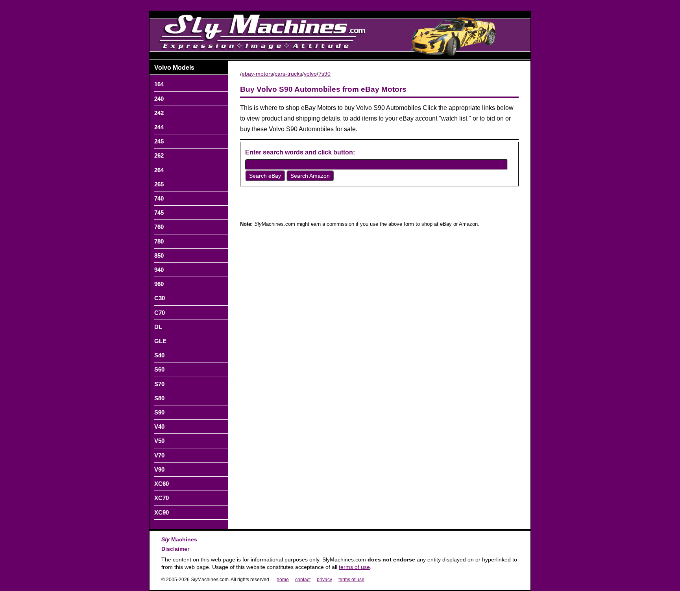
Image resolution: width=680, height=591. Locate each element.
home (283, 579)
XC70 (161, 497)
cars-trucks (288, 74)
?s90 (324, 74)
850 (159, 255)
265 (159, 184)
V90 (159, 469)
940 (159, 269)
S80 (159, 398)
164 (159, 84)
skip (153, 5)
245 (159, 141)
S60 (159, 369)
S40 (159, 355)
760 (159, 226)
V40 (159, 426)
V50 (159, 440)
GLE (160, 341)
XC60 (161, 483)
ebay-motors (257, 74)
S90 (159, 412)
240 (159, 98)
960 (159, 284)
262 (159, 155)
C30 (159, 298)
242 (159, 113)
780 (159, 241)
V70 (159, 455)
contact (302, 579)
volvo (310, 74)
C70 (159, 312)
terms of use (354, 567)
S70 (159, 384)
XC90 (161, 512)
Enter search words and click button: (300, 152)
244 (159, 127)
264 (159, 170)
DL (158, 326)
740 (159, 198)
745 (159, 212)
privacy (324, 579)
